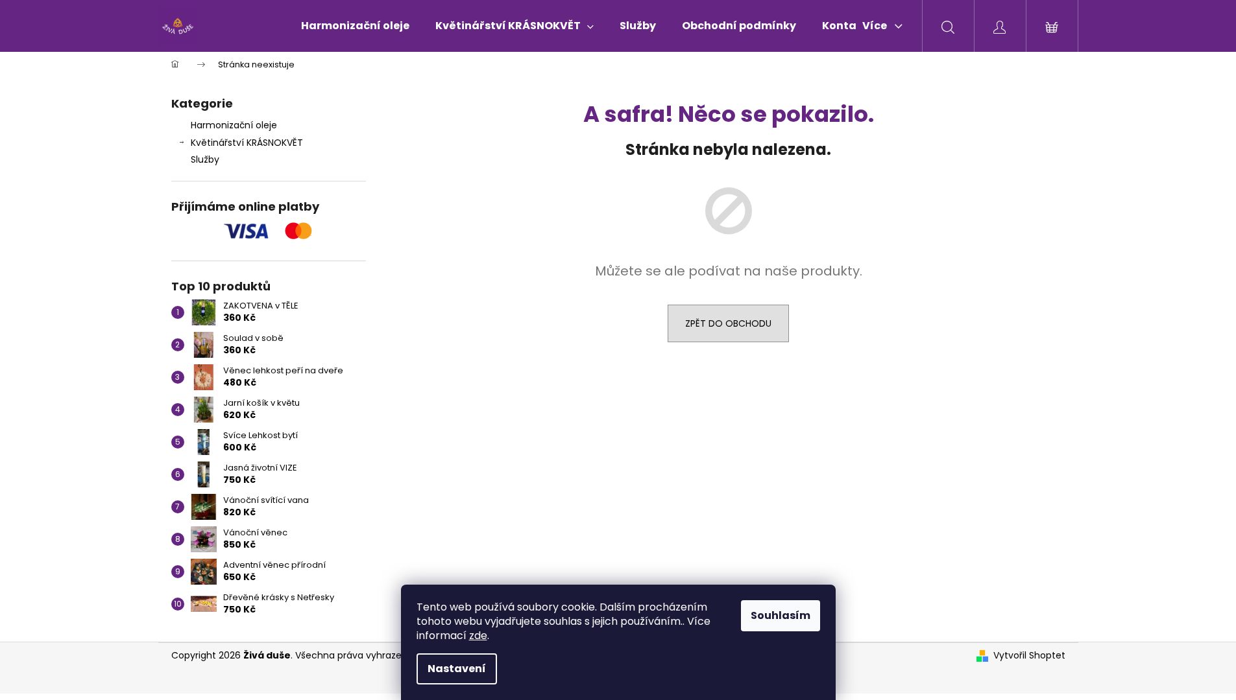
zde (478, 635)
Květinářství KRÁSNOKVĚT (247, 142)
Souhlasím (780, 615)
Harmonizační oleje (234, 125)
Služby (205, 159)
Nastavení (457, 668)
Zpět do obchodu (728, 323)
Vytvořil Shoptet (1029, 655)
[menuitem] (355, 26)
